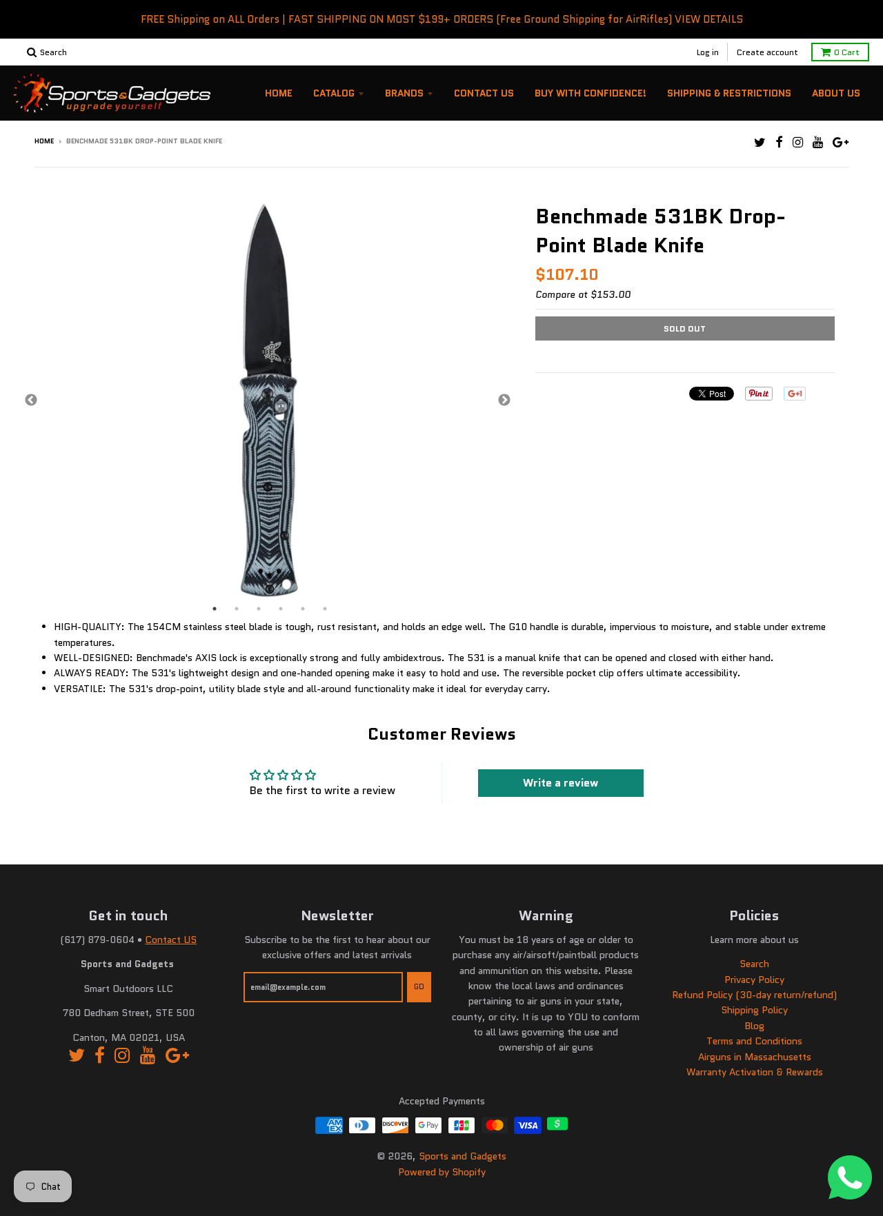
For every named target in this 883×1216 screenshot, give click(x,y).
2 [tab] (237, 609)
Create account (767, 52)
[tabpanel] (268, 401)
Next (504, 400)
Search (754, 964)
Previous (31, 400)
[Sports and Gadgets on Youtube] (818, 142)
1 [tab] (214, 609)
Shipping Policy (754, 1010)
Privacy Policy (754, 979)
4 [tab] (281, 609)
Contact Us (484, 93)
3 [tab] (259, 609)
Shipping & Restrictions (729, 93)
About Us (836, 93)
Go (419, 986)
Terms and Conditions (754, 1041)
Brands (404, 93)
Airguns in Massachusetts (754, 1057)
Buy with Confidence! (590, 93)
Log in (708, 52)
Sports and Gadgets (462, 1156)
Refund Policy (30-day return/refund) (754, 995)
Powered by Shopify (442, 1172)
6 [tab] (325, 609)
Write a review (560, 783)
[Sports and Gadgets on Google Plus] (841, 142)
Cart (847, 52)
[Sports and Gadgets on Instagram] (798, 142)
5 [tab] (303, 609)
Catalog (334, 93)
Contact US (171, 939)
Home (278, 93)
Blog (754, 1026)
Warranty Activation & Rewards (754, 1072)
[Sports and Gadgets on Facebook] (779, 142)
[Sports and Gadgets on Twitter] (760, 142)
